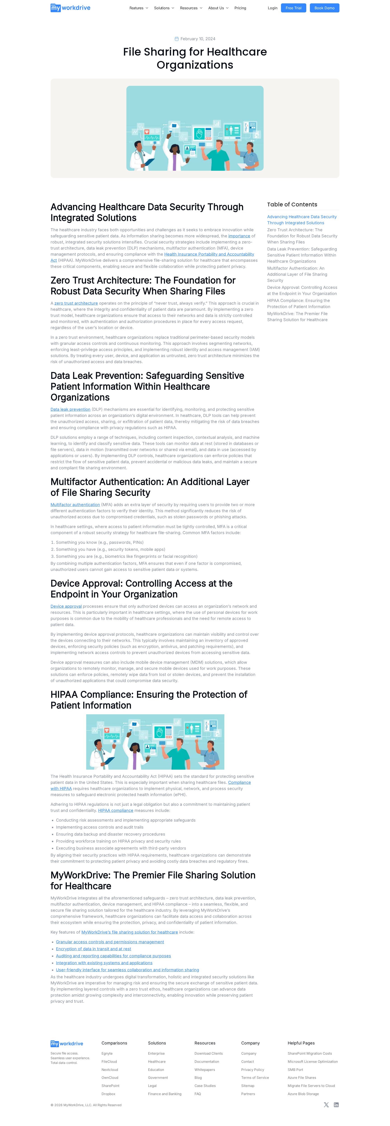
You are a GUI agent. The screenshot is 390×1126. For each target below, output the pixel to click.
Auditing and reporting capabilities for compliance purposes (113, 955)
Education (156, 1070)
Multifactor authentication (75, 504)
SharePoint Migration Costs (310, 1053)
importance (239, 236)
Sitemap (247, 1086)
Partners (248, 1094)
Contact (247, 1061)
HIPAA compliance (115, 810)
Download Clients (209, 1053)
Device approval (66, 606)
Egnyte (107, 1053)
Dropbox (108, 1094)
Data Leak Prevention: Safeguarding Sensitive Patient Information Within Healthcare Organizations (302, 255)
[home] (70, 8)
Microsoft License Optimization (313, 1061)
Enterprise (156, 1053)
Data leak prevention (71, 409)
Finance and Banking (164, 1094)
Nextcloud (110, 1070)
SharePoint (110, 1086)
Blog (198, 1077)
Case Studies (205, 1086)
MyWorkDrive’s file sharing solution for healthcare (129, 932)
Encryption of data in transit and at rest (93, 948)
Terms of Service (255, 1077)
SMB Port (295, 1070)
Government (158, 1077)
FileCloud (109, 1061)
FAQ (198, 1094)
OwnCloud (110, 1077)
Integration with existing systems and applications (104, 962)
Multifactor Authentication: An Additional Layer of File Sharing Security (297, 274)
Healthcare (157, 1061)
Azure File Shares (302, 1077)
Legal (152, 1086)
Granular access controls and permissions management (110, 941)
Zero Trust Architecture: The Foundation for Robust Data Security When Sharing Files (302, 235)
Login (272, 8)
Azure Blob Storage (303, 1094)
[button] (139, 8)
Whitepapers (205, 1070)
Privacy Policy (252, 1070)
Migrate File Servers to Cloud (311, 1086)
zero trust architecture (76, 303)
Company (248, 1053)
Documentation (207, 1061)
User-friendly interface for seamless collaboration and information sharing (127, 969)
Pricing (240, 8)
